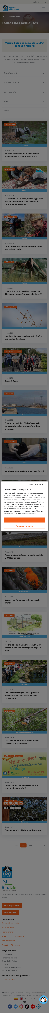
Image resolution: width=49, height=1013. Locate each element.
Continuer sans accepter (37, 484)
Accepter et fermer (24, 520)
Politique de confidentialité (25, 513)
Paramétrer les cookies (24, 526)
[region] (24, 506)
